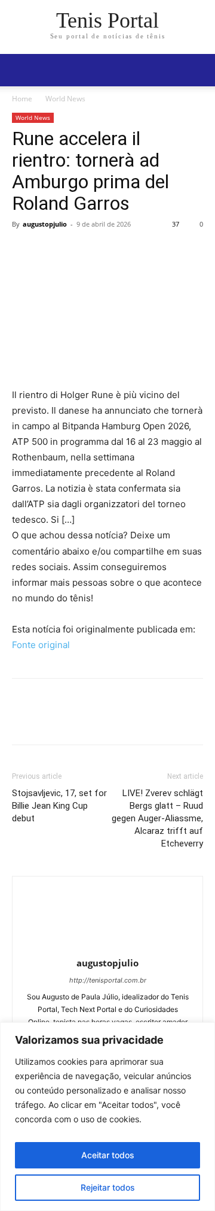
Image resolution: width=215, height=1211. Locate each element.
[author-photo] (107, 946)
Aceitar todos (107, 1155)
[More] (134, 251)
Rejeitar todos (108, 1187)
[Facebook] (24, 251)
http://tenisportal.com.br (107, 980)
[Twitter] (51, 251)
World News (65, 99)
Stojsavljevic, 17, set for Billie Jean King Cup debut (59, 806)
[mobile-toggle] (20, 70)
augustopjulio (45, 223)
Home (22, 99)
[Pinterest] (79, 251)
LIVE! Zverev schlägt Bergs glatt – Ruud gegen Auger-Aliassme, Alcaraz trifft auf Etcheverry (157, 818)
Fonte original (41, 644)
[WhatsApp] (106, 251)
